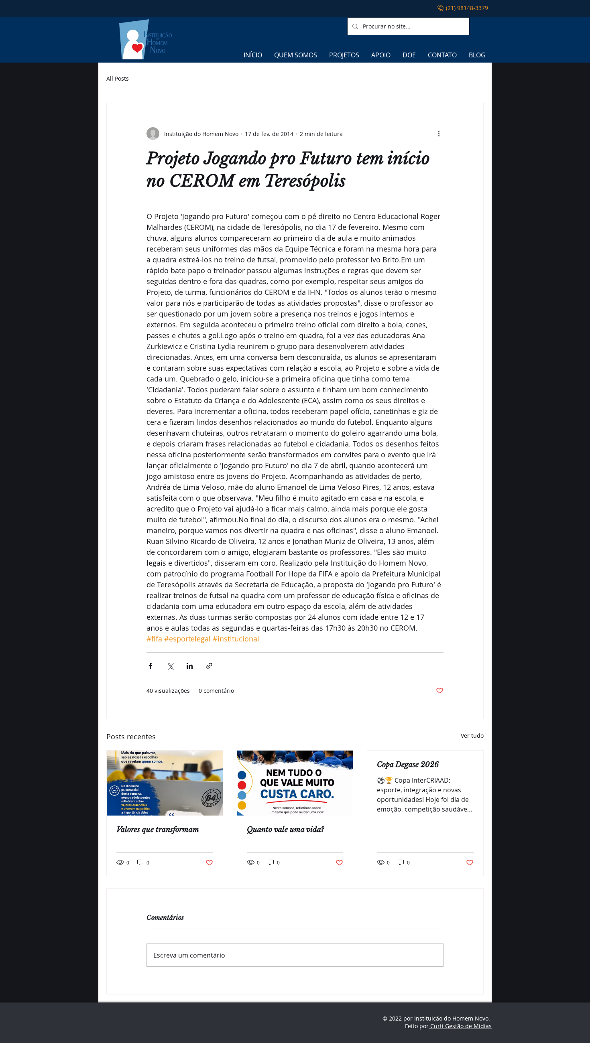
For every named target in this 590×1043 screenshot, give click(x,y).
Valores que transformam (157, 829)
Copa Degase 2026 (408, 764)
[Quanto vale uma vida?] (295, 783)
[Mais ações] (439, 133)
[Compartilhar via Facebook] (150, 666)
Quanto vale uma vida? (285, 829)
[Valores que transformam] (165, 783)
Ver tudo (472, 735)
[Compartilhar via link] (209, 666)
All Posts (117, 78)
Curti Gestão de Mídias (460, 1026)
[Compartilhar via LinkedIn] (189, 666)
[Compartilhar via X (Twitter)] (170, 666)
